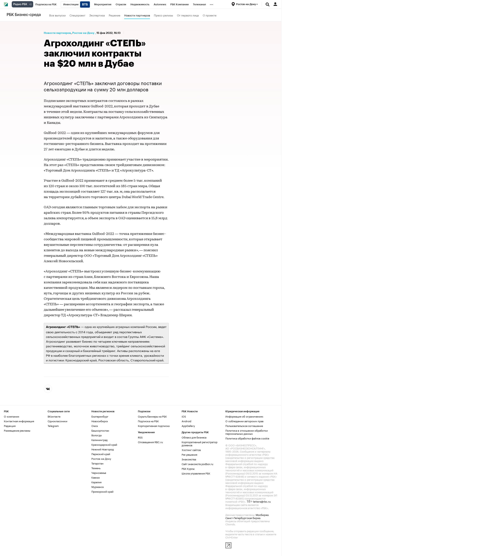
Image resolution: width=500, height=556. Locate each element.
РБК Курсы (188, 468)
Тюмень (95, 468)
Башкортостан (100, 430)
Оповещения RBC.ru (150, 442)
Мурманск (97, 487)
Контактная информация (19, 421)
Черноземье (98, 472)
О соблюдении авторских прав (244, 421)
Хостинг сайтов (191, 450)
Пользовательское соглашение (244, 426)
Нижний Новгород (102, 449)
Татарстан (97, 463)
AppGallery (188, 426)
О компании (11, 416)
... (211, 4)
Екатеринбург (99, 416)
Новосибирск (99, 421)
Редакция (10, 426)
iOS (184, 416)
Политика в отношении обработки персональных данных (246, 431)
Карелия (96, 482)
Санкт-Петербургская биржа (242, 518)
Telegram (53, 426)
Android (186, 421)
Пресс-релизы (163, 15)
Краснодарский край (104, 444)
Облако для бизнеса (194, 437)
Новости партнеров (137, 15)
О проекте (209, 15)
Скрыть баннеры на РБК (152, 416)
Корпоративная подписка (154, 426)
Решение (114, 15)
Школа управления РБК (196, 473)
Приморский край (102, 491)
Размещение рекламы (17, 430)
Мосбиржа (262, 514)
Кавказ (95, 477)
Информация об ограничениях (244, 416)
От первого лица (188, 15)
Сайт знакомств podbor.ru (197, 464)
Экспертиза (97, 15)
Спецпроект (77, 15)
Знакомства (189, 459)
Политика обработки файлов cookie (247, 438)
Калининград (99, 440)
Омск (94, 426)
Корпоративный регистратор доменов (199, 443)
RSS (140, 437)
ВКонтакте (54, 416)
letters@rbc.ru (262, 501)
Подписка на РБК (148, 421)
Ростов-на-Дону (83, 32)
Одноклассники (57, 421)
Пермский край (100, 454)
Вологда (96, 435)
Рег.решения (189, 454)
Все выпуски (57, 15)
